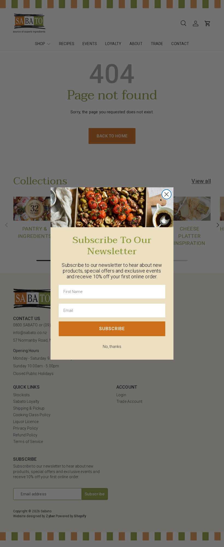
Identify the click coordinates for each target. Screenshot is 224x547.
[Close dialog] (166, 194)
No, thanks (112, 346)
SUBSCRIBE (112, 328)
